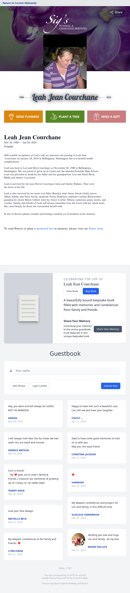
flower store (96, 228)
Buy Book (91, 291)
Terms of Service (74, 578)
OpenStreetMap (68, 583)
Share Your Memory (108, 329)
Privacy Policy (55, 578)
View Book (72, 291)
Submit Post (110, 385)
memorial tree (44, 228)
